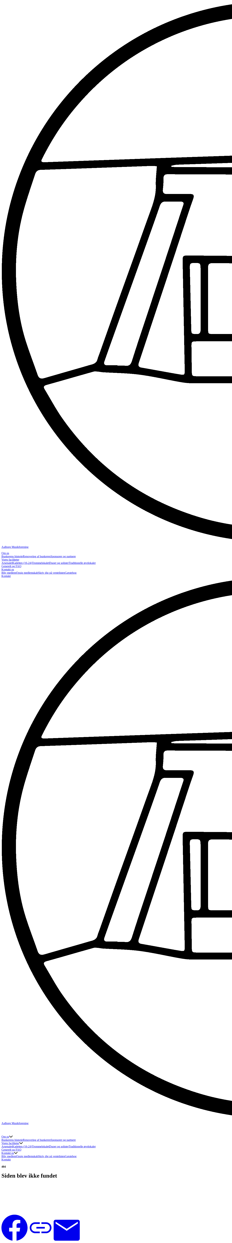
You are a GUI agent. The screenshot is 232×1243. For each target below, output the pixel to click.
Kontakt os (7, 569)
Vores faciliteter (10, 559)
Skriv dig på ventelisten (51, 572)
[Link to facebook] (14, 1239)
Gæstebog (70, 572)
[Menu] (5, 1131)
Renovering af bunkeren (37, 556)
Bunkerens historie (12, 556)
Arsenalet (6, 562)
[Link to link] (41, 1239)
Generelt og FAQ (11, 566)
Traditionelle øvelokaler (82, 562)
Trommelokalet (40, 562)
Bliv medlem (8, 572)
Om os (5, 553)
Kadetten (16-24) (22, 562)
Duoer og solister (59, 562)
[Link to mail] (67, 1239)
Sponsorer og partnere (63, 556)
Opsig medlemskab (27, 572)
